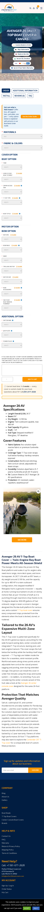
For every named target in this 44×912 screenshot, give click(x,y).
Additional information (25, 90)
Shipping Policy (8, 850)
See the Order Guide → (31, 117)
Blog (3, 793)
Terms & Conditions (9, 853)
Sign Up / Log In (8, 885)
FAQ (30, 96)
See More (22, 540)
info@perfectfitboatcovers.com (13, 876)
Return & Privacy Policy (11, 846)
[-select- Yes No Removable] (12, 270)
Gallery (4, 800)
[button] (38, 491)
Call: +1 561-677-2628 (13, 865)
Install (6, 96)
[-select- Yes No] (12, 308)
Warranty (5, 843)
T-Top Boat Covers (9, 816)
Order (6, 90)
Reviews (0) (19, 96)
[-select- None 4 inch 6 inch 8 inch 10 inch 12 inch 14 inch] (12, 335)
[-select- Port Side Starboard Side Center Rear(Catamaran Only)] (12, 191)
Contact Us (6, 836)
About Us (5, 796)
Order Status (7, 889)
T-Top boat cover (24, 610)
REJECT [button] (36, 908)
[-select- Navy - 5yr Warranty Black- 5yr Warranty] (22, 147)
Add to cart (32, 379)
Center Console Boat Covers (13, 820)
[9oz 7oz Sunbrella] (22, 136)
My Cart (5, 892)
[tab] (6, 91)
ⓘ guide (19, 173)
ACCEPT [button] (26, 908)
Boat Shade (6, 813)
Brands (4, 823)
